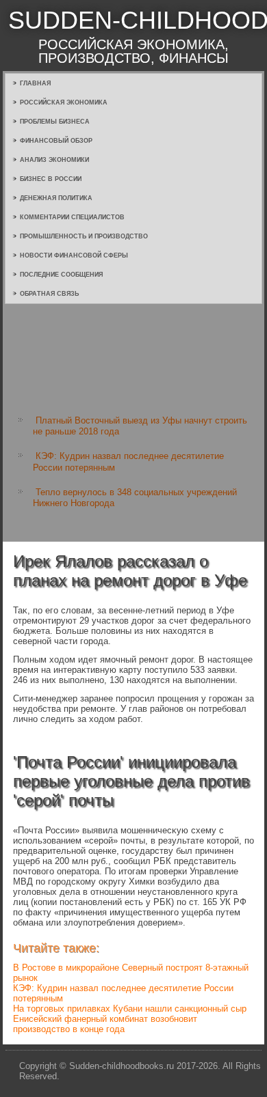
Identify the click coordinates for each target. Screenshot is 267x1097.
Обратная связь (49, 293)
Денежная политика (56, 198)
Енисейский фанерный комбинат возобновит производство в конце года (105, 1024)
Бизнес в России (50, 179)
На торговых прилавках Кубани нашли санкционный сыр (129, 1008)
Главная (35, 83)
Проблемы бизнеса (55, 121)
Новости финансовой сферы (74, 255)
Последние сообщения (61, 274)
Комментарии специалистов (72, 217)
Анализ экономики (54, 159)
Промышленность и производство (84, 236)
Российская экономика (63, 102)
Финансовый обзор (56, 140)
